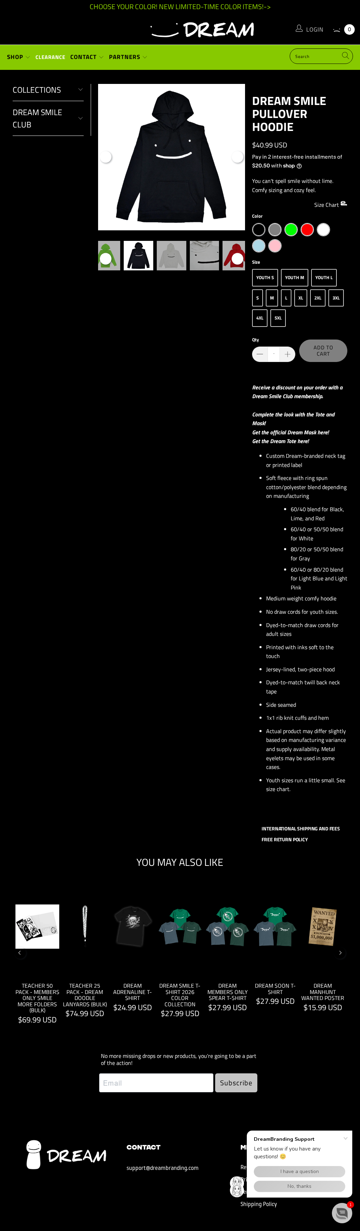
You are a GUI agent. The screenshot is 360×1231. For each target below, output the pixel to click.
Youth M (294, 277)
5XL (278, 317)
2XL (317, 297)
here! (323, 432)
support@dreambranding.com (163, 1168)
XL (300, 297)
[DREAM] (180, 28)
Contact (84, 56)
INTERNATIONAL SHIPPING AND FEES (300, 828)
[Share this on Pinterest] (298, 809)
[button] (342, 1213)
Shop (16, 56)
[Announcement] (180, 6)
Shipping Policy (258, 1204)
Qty (255, 339)
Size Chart (327, 204)
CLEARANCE (50, 57)
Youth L (324, 277)
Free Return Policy (284, 839)
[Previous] (105, 157)
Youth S (265, 277)
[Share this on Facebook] (274, 809)
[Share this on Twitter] (286, 810)
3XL (336, 297)
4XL (259, 317)
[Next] (237, 157)
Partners (125, 56)
